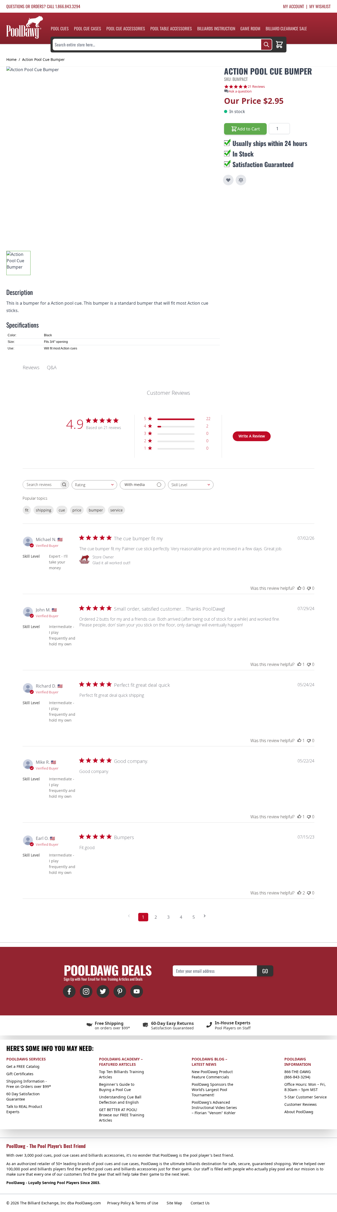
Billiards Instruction (216, 28)
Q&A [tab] (52, 367)
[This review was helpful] (299, 893)
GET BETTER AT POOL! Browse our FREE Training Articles (121, 1115)
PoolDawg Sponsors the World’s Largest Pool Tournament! (212, 1089)
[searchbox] (41, 484)
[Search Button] (266, 44)
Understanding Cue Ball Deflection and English (120, 1099)
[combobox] (94, 484)
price (76, 510)
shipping (43, 510)
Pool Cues (60, 28)
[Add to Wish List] (228, 180)
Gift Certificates (19, 1073)
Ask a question (240, 91)
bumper (96, 510)
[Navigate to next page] (206, 916)
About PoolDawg (298, 1111)
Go (265, 971)
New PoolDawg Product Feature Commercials (212, 1074)
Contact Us (200, 1202)
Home (11, 59)
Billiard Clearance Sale (286, 28)
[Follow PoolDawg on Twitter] (103, 991)
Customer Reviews (300, 1104)
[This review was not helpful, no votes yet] (309, 588)
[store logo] (24, 27)
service (116, 510)
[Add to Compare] (241, 180)
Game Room (250, 28)
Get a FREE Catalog (22, 1066)
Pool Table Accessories (171, 28)
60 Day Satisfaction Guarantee (23, 1096)
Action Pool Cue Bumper (43, 59)
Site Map (174, 1202)
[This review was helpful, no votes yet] (299, 588)
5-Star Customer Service (305, 1096)
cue (62, 510)
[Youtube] (136, 991)
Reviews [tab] (31, 367)
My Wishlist (320, 6)
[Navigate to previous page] (131, 916)
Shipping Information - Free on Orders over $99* (28, 1084)
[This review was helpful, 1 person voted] (299, 664)
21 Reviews (256, 86)
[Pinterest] (119, 991)
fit (26, 510)
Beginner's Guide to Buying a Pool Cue (116, 1087)
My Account (293, 6)
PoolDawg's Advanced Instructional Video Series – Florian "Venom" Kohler (214, 1107)
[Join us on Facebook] (69, 991)
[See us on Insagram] (86, 991)
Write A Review (252, 436)
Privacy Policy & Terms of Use (132, 1202)
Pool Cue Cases (87, 28)
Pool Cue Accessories (125, 28)
